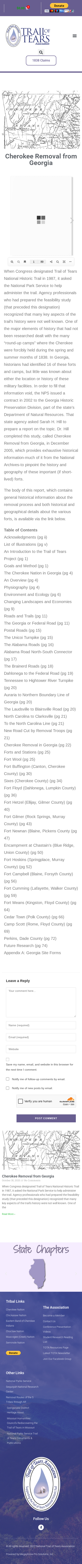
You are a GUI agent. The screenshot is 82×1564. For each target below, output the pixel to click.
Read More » (8, 1214)
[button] (74, 35)
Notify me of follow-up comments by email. (38, 1079)
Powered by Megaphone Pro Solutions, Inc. (30, 1554)
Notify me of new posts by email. (32, 1088)
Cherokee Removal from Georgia (28, 1176)
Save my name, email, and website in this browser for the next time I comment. (39, 1067)
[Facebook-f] (41, 1527)
